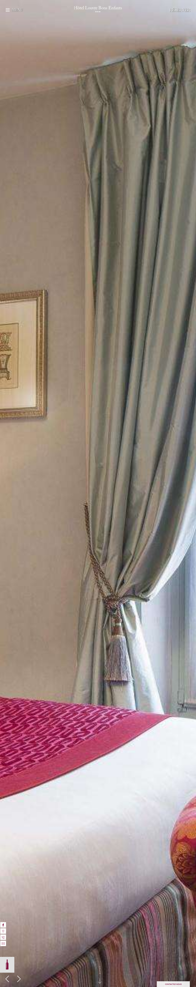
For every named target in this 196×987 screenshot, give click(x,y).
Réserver (180, 10)
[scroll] (102, 978)
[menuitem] (3, 925)
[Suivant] (19, 979)
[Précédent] (7, 979)
